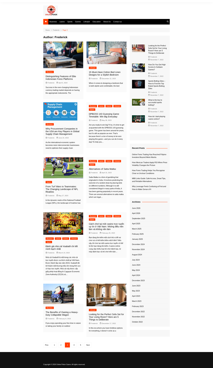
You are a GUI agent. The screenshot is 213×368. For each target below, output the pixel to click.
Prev (46, 345)
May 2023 (136, 291)
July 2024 (136, 260)
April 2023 (136, 296)
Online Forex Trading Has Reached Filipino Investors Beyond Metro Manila (149, 156)
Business (53, 22)
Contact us (117, 22)
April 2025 (136, 224)
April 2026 (136, 213)
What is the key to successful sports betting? (155, 102)
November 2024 (138, 249)
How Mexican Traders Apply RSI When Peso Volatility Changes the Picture (149, 164)
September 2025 (138, 218)
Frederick (51, 83)
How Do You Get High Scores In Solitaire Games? (157, 67)
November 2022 (138, 317)
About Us (107, 22)
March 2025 (136, 229)
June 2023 (136, 286)
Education (97, 22)
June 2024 (136, 265)
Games (78, 22)
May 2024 (136, 270)
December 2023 (138, 280)
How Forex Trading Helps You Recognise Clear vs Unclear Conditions (148, 172)
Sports (69, 22)
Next (88, 345)
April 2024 (136, 275)
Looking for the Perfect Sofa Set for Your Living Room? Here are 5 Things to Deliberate (106, 317)
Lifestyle (86, 22)
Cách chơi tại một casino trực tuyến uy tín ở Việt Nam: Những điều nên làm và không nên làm (106, 226)
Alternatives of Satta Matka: (102, 169)
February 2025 (138, 234)
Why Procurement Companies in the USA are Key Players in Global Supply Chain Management (62, 131)
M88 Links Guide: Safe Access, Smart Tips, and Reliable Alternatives (149, 180)
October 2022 (137, 322)
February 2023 (138, 306)
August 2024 (137, 255)
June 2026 (136, 208)
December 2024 (138, 244)
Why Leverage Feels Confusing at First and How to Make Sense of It (149, 187)
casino (62, 22)
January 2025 (137, 239)
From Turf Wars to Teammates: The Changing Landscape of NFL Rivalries (62, 189)
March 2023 (136, 301)
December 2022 (138, 312)
